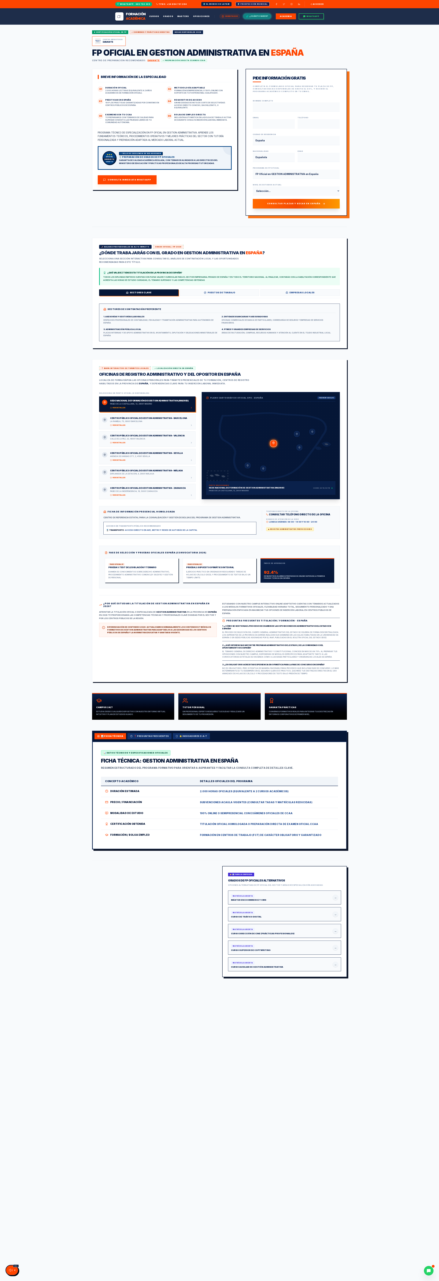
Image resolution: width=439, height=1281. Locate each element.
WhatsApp (312, 16)
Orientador (231, 16)
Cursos (154, 16)
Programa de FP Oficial (266, 168)
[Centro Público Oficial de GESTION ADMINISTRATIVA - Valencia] (299, 447)
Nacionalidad (261, 151)
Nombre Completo (263, 101)
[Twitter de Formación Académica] (284, 4)
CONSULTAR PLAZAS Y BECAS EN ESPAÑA (294, 204)
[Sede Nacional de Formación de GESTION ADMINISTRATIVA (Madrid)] (273, 443)
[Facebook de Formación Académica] (276, 4)
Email (256, 118)
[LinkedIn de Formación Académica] (299, 4)
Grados (168, 16)
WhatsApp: (135, 4)
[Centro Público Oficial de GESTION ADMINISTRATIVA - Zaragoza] (297, 434)
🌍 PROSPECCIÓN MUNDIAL (253, 4)
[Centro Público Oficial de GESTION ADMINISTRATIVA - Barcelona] (312, 431)
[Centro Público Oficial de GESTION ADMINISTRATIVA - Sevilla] (247, 465)
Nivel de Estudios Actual (267, 185)
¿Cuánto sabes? (259, 16)
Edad (300, 151)
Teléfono (303, 118)
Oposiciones (201, 16)
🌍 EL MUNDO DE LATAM (216, 4)
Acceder (318, 4)
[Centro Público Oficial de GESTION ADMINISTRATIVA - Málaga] (263, 468)
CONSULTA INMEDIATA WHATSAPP (129, 180)
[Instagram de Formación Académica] (291, 4)
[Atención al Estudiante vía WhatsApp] (429, 1271)
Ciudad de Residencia (264, 134)
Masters (183, 16)
